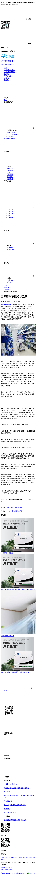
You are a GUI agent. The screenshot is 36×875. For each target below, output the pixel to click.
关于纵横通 (7, 76)
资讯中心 (6, 78)
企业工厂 (10, 173)
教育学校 (10, 179)
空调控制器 (10, 136)
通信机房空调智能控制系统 (14, 507)
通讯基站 (10, 171)
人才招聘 (10, 280)
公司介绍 (10, 217)
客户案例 (6, 74)
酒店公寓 (10, 168)
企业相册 (10, 211)
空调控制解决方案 (9, 72)
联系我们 (6, 80)
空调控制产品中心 (9, 70)
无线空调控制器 (12, 134)
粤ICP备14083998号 (6, 867)
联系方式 (10, 282)
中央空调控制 (11, 132)
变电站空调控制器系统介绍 (14, 511)
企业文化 (10, 215)
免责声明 (3, 869)
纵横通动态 (10, 250)
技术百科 (10, 247)
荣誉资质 (10, 213)
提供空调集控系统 (20, 857)
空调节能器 (11, 857)
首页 (5, 68)
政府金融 (10, 175)
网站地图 (9, 869)
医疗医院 (10, 177)
